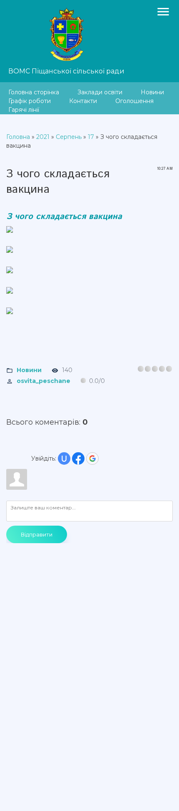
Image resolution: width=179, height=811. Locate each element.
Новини (29, 370)
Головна (18, 137)
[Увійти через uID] (64, 458)
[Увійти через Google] (92, 458)
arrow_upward (160, 792)
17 (91, 137)
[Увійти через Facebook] (78, 458)
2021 (43, 137)
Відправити (36, 534)
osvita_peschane (43, 381)
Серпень (69, 137)
